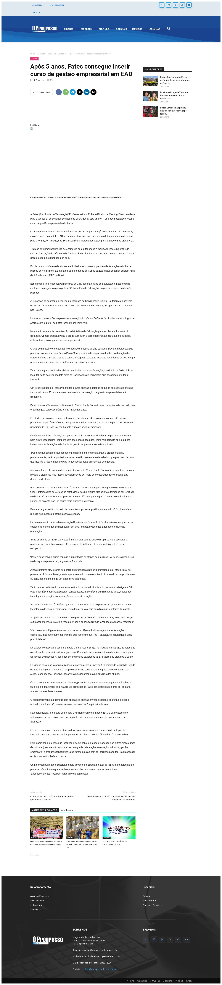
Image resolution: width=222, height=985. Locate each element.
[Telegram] (73, 92)
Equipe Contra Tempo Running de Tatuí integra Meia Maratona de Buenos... (175, 80)
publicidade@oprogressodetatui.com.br (104, 956)
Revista (146, 896)
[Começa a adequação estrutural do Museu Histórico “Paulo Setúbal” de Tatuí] (82, 827)
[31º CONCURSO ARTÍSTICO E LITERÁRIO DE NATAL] (119, 827)
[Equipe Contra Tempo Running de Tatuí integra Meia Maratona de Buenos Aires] (150, 81)
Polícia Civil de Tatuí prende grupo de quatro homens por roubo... (173, 111)
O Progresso (39, 80)
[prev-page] (32, 854)
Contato (130, 981)
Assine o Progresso (39, 896)
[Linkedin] (175, 5)
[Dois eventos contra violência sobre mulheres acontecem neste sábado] (46, 827)
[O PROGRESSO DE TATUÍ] (44, 28)
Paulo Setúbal (149, 900)
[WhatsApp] (66, 92)
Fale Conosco (37, 900)
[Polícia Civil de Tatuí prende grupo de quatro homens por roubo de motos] (150, 111)
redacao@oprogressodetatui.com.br (99, 950)
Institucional (36, 905)
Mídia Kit (179, 981)
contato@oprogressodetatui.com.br (99, 969)
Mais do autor (67, 810)
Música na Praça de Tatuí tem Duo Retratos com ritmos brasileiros (174, 95)
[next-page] (37, 854)
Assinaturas (142, 981)
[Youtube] (189, 5)
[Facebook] (161, 5)
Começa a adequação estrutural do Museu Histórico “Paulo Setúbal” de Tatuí (81, 845)
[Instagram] (168, 5)
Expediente (35, 909)
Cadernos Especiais (152, 905)
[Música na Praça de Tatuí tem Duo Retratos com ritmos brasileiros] (150, 96)
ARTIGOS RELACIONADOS (44, 810)
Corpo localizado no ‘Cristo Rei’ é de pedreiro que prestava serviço (52, 798)
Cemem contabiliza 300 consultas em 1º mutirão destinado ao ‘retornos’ (111, 798)
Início (32, 54)
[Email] (93, 92)
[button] (169, 29)
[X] (182, 5)
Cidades (41, 54)
